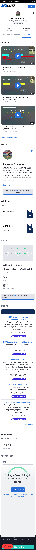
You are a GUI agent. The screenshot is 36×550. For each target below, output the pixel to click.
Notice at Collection (18, 543)
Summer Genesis (18, 360)
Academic (26, 35)
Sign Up (31, 6)
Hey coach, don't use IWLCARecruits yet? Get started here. (18, 495)
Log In (33, 1)
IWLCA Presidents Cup (18, 385)
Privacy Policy (18, 542)
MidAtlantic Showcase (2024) (18, 402)
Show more (7, 185)
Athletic (17, 35)
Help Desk (16, 1)
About (9, 35)
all (29, 312)
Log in (17, 190)
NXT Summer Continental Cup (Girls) (18, 342)
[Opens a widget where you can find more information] (7, 546)
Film (3, 35)
